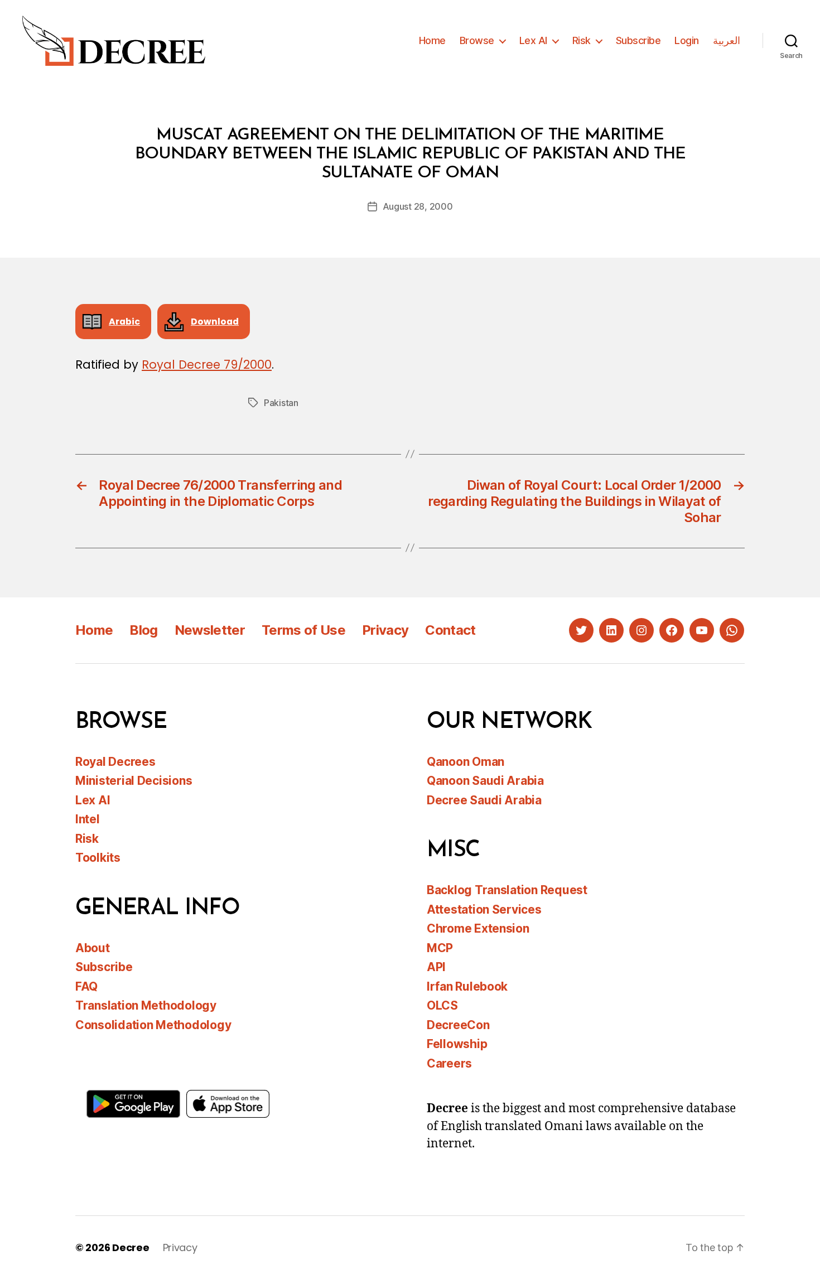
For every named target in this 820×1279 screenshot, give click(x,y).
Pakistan (281, 402)
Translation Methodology (145, 1005)
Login (686, 40)
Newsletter (210, 630)
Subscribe (638, 40)
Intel (87, 819)
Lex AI (533, 40)
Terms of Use (303, 630)
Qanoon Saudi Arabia (485, 781)
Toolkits (97, 858)
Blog (143, 630)
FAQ (86, 986)
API (436, 967)
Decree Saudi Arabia (484, 800)
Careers (449, 1063)
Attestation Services (484, 909)
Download (215, 321)
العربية (726, 40)
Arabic (124, 321)
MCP (440, 948)
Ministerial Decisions (133, 781)
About (92, 948)
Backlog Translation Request (507, 890)
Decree (130, 1247)
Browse (477, 40)
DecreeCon (458, 1025)
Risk (581, 40)
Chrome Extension (478, 928)
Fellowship (457, 1044)
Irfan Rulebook (467, 986)
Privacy (385, 630)
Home (432, 40)
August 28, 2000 (418, 206)
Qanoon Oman (465, 762)
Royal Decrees (115, 762)
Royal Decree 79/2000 (207, 364)
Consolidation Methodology (153, 1025)
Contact (450, 630)
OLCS (442, 1005)
